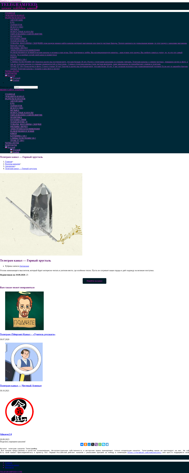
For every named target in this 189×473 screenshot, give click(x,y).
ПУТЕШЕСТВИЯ (18, 120)
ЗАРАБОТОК (16, 106)
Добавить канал (12, 465)
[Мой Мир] (89, 444)
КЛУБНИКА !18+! (18, 136)
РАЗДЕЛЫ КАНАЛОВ (15, 99)
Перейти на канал (94, 281)
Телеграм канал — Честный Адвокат (21, 385)
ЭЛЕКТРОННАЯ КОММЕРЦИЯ (25, 129)
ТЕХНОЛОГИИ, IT (19, 122)
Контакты (9, 467)
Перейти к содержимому (11, 1)
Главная (8, 463)
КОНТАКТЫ (11, 145)
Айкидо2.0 (6, 434)
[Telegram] (107, 444)
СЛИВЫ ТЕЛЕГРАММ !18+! (23, 138)
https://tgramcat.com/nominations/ (144, 452)
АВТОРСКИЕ (16, 101)
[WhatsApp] (99, 444)
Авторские (24, 266)
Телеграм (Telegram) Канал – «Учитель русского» (27, 334)
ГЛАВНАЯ (10, 94)
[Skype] (103, 444)
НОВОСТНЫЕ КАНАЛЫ (21, 113)
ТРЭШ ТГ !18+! (17, 140)
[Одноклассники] (85, 444)
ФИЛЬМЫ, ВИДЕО (19, 126)
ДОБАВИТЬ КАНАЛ (14, 96)
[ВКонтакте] (81, 444)
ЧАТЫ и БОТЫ (12, 143)
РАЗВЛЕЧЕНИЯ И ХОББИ (22, 131)
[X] (92, 444)
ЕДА (12, 103)
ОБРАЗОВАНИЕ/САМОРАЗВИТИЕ (26, 115)
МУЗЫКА (14, 110)
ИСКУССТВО (16, 108)
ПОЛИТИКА (16, 117)
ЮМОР (13, 133)
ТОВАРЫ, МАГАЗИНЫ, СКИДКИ (25, 124)
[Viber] (96, 444)
